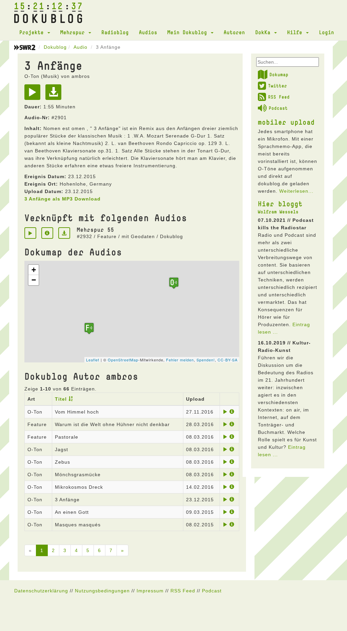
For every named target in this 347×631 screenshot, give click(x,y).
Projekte (33, 32)
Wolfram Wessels (278, 211)
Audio (80, 47)
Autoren (234, 32)
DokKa (264, 32)
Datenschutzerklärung (41, 590)
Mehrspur (74, 32)
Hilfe (296, 32)
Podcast (278, 108)
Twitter (277, 85)
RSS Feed (279, 97)
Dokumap (278, 74)
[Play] (34, 94)
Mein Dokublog (188, 32)
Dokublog (55, 47)
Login (326, 32)
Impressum (150, 590)
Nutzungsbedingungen (102, 590)
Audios (148, 32)
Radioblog (115, 32)
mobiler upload (286, 122)
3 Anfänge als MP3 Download (62, 199)
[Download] (55, 94)
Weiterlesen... (296, 191)
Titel (61, 399)
